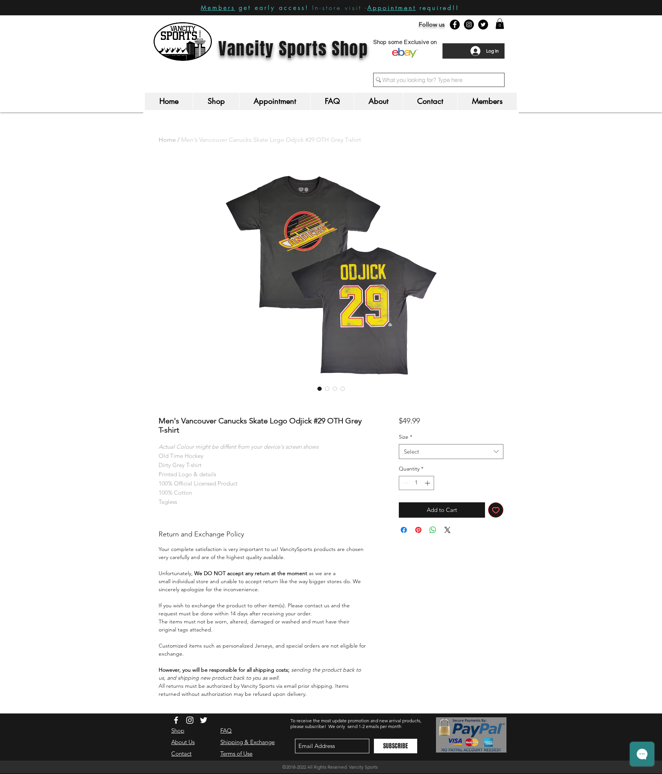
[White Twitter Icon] (203, 720)
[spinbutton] (416, 483)
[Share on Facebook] (403, 530)
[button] (499, 23)
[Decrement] (405, 483)
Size (405, 436)
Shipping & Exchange (247, 742)
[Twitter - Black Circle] (483, 25)
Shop (177, 730)
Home (167, 139)
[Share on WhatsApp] (433, 530)
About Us (183, 742)
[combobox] (451, 451)
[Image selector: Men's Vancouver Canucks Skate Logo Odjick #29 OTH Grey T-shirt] (319, 388)
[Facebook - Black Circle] (455, 25)
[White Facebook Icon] (176, 720)
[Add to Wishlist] (496, 510)
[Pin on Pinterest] (418, 530)
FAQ (226, 730)
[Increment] (428, 483)
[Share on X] (447, 530)
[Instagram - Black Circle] (469, 25)
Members (218, 8)
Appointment (391, 7)
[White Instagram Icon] (190, 720)
